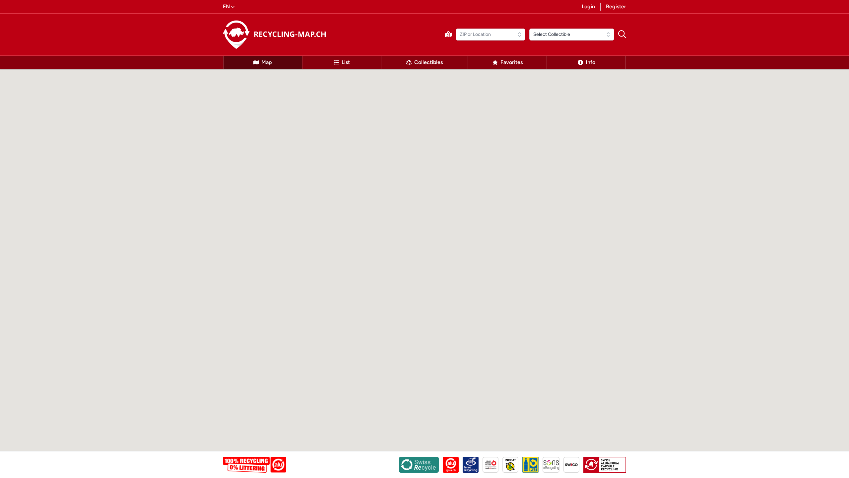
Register (616, 6)
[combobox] (490, 34)
